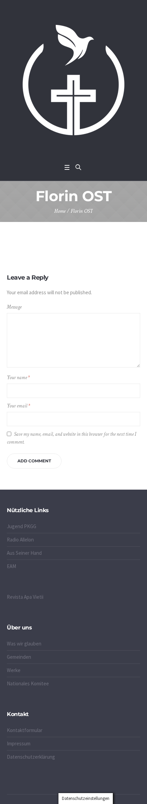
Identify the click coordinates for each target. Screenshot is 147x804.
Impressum (18, 743)
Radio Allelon (20, 539)
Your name (18, 377)
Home (60, 211)
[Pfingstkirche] (73, 80)
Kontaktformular (24, 730)
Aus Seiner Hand (24, 553)
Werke (14, 670)
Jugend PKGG (21, 526)
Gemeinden (19, 657)
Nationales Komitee (28, 683)
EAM (11, 566)
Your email (18, 406)
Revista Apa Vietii (25, 597)
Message (14, 307)
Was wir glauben (24, 643)
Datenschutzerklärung (31, 757)
